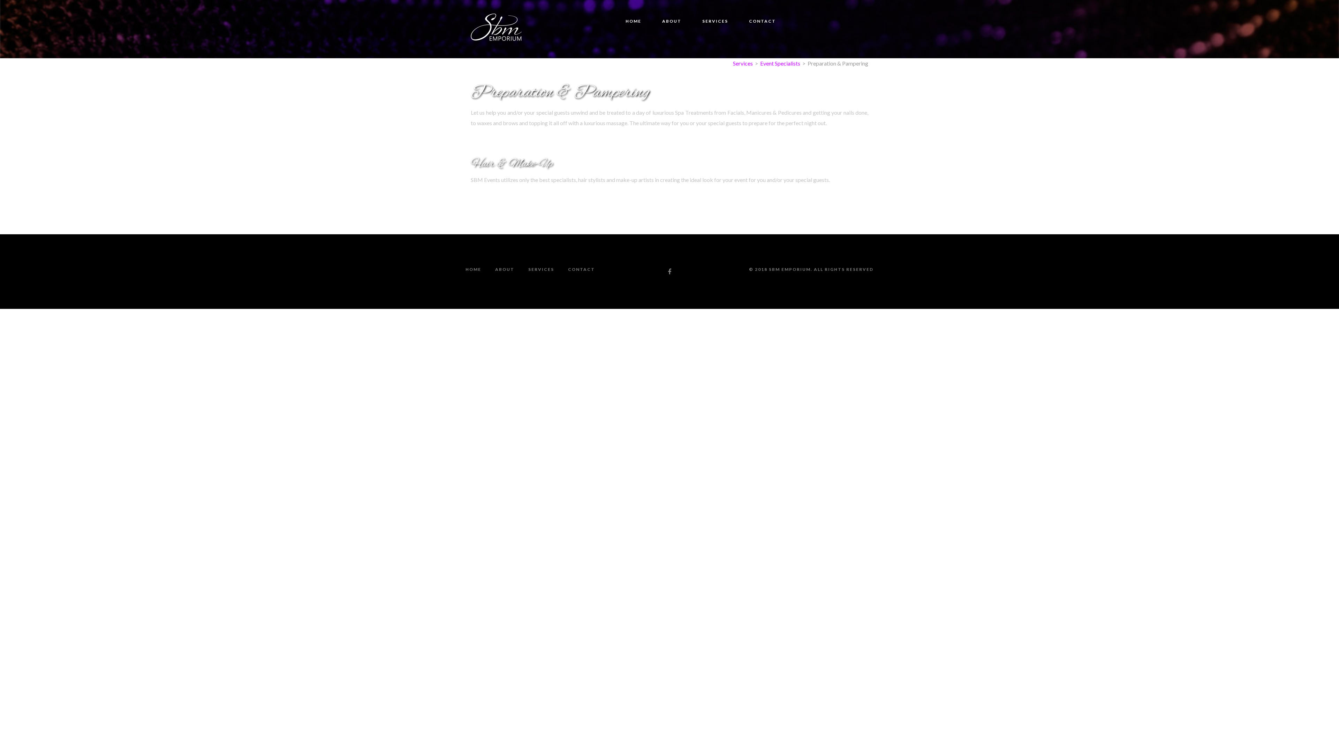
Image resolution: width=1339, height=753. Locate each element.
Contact (762, 21)
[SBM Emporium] (496, 28)
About (671, 21)
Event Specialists (780, 63)
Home (633, 21)
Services (715, 21)
